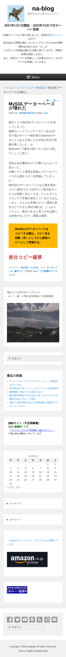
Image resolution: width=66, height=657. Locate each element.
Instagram (47, 620)
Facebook (10, 620)
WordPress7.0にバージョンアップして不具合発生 (34, 388)
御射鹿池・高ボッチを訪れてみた (25, 392)
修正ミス (18, 271)
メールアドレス (54, 620)
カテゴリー (15, 519)
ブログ (14, 35)
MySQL (25, 267)
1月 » (18, 487)
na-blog (43, 8)
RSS (39, 620)
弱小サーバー (55, 35)
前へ (47, 100)
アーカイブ (15, 503)
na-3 (45, 113)
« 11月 (10, 487)
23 (55, 475)
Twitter (17, 620)
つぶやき (34, 267)
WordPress (32, 620)
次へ (57, 100)
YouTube (25, 620)
